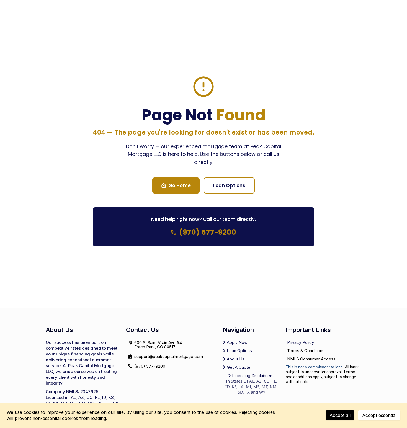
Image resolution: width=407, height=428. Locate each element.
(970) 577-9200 (207, 232)
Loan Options (229, 185)
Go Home (179, 185)
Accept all (340, 415)
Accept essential (379, 415)
